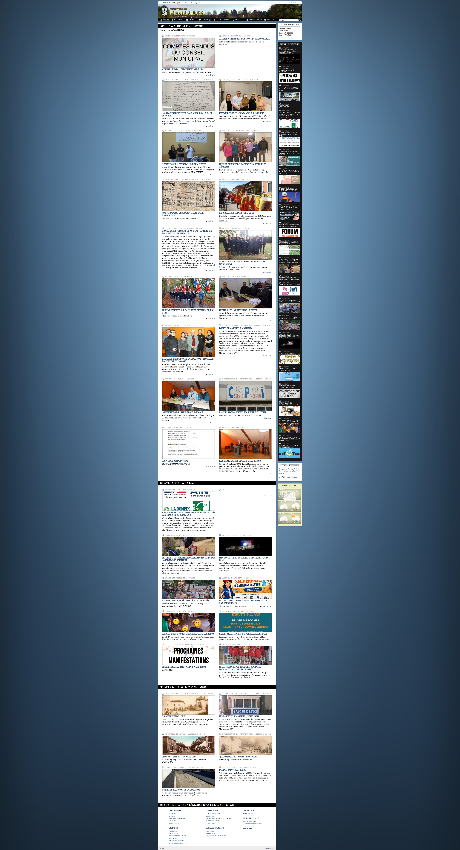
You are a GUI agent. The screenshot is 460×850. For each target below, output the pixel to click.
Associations (235, 228)
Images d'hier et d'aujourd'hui (179, 756)
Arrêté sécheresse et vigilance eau (288, 369)
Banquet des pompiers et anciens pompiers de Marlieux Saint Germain (187, 232)
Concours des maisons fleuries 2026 (288, 243)
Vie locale (234, 180)
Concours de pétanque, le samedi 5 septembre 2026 (288, 89)
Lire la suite (210, 75)
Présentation (173, 813)
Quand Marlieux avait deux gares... (238, 756)
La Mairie (193, 20)
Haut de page (268, 848)
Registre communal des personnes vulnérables (289, 278)
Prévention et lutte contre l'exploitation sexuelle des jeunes (288, 208)
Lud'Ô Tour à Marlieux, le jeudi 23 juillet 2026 (288, 446)
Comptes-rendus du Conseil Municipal (183, 69)
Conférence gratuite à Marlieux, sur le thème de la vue (289, 172)
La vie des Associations (175, 461)
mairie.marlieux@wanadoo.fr (289, 38)
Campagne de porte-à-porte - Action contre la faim (289, 134)
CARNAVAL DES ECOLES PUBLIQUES (236, 213)
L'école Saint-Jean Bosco (232, 770)
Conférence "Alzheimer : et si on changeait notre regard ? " (289, 153)
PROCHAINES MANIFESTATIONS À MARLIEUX (184, 667)
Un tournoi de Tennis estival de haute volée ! (289, 301)
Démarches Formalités (176, 840)
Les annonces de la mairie (185, 767)
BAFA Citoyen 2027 (286, 353)
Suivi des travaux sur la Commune (181, 790)
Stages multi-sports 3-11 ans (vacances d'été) (243, 634)
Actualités (178, 277)
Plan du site (297, 3)
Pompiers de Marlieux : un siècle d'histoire (242, 412)
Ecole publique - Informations (216, 836)
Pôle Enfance (243, 80)
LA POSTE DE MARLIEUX (173, 716)
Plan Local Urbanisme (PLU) (178, 843)
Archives (270, 20)
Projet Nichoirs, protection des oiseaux (289, 404)
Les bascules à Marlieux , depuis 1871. (239, 716)
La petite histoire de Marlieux (192, 80)
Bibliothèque (173, 838)
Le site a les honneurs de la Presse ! (238, 310)
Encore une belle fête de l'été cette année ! (186, 600)
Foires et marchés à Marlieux (235, 328)
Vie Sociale (239, 20)
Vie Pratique (206, 20)
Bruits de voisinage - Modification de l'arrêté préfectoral (289, 439)
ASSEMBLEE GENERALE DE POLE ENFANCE (182, 412)
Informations (238, 611)
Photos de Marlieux (187, 734)
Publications (179, 36)
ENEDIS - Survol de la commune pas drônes (288, 190)
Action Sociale (248, 813)
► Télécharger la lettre (288, 477)
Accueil (166, 20)
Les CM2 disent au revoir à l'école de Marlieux (188, 634)
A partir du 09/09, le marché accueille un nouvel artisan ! (288, 51)
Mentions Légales (288, 3)
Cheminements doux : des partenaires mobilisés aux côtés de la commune (188, 513)
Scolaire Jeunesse (223, 20)
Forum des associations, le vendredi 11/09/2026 (289, 225)
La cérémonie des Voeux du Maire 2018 (240, 461)
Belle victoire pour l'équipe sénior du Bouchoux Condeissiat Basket (240, 668)
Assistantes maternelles (284, 106)
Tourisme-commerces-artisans (179, 818)
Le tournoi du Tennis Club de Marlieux (184, 164)
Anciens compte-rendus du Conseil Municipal (244, 39)
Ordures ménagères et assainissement (219, 818)
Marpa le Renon (174, 823)
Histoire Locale (255, 20)
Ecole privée (243, 767)
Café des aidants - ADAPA (289, 285)
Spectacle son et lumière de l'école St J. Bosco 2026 (289, 336)
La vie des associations (183, 131)
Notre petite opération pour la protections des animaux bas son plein (289, 261)
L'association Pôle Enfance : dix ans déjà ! (242, 113)
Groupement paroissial (213, 821)
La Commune (179, 20)
